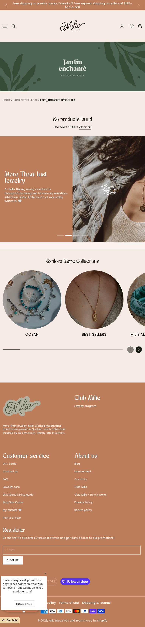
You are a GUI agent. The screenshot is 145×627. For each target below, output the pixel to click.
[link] (32, 305)
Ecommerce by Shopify (91, 620)
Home (7, 100)
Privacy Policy (83, 502)
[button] (6, 5)
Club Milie (80, 487)
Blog (77, 464)
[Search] (13, 26)
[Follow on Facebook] (10, 439)
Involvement (82, 471)
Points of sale (12, 518)
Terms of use (69, 603)
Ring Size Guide (13, 502)
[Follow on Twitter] (5, 439)
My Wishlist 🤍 (12, 510)
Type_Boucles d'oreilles (57, 100)
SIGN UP (13, 560)
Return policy (83, 510)
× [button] (45, 573)
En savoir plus (24, 603)
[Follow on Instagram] (16, 439)
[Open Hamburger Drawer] (5, 26)
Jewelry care (11, 487)
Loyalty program (85, 406)
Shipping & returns (96, 603)
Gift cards (9, 464)
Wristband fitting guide (18, 495)
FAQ (5, 479)
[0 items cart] (140, 26)
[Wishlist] (131, 26)
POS (66, 620)
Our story (80, 479)
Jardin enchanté (25, 100)
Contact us (10, 471)
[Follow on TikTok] (23, 439)
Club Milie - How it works (90, 495)
